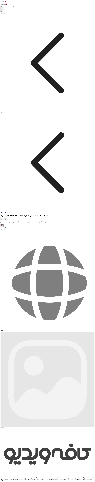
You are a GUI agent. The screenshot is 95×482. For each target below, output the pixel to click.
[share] (3, 219)
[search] (2, 8)
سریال (2, 112)
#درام (2, 227)
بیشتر (2, 224)
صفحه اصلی (3, 13)
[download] (7, 219)
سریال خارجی (4, 212)
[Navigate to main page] (3, 2)
